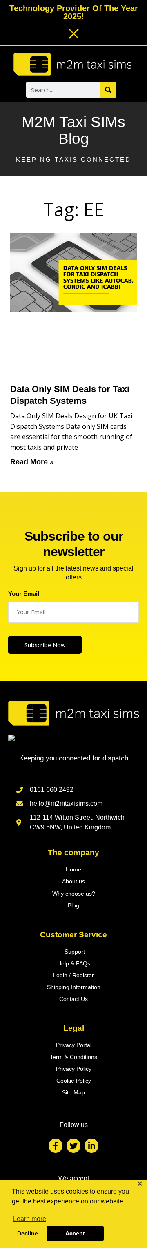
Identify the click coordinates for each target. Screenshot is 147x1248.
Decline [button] (27, 1233)
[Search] (108, 90)
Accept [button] (75, 1233)
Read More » (32, 462)
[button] (16, 90)
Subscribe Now (44, 645)
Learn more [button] (29, 1218)
